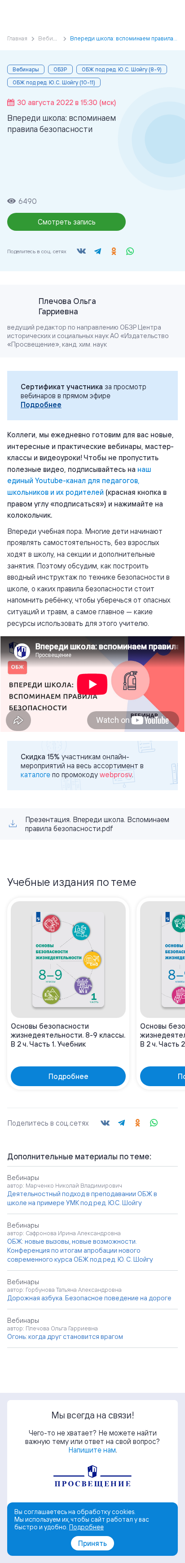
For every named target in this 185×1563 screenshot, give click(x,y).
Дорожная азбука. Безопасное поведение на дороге (89, 1298)
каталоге (35, 774)
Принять (92, 1543)
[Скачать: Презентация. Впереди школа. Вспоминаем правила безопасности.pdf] (12, 823)
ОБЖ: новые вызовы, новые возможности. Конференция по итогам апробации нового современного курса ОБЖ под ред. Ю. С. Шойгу (80, 1250)
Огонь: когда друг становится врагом (65, 1336)
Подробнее (41, 404)
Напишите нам (92, 1449)
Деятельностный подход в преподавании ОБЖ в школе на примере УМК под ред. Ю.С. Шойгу (82, 1198)
